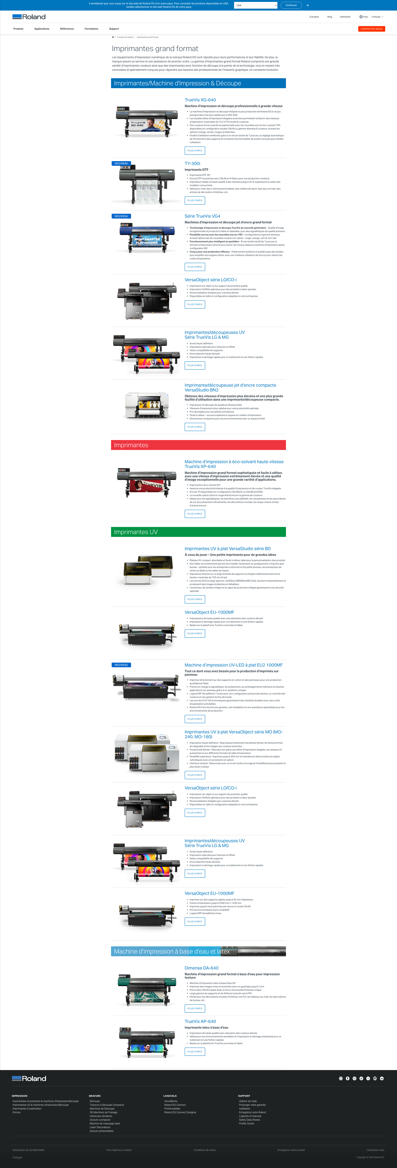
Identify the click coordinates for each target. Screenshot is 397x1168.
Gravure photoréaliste (102, 1131)
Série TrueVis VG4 (202, 216)
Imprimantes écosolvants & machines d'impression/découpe (46, 1101)
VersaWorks (170, 1101)
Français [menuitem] (376, 16)
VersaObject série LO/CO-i (211, 279)
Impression (19, 1095)
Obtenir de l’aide (248, 1101)
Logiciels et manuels (250, 1116)
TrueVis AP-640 (200, 1021)
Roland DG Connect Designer (180, 1112)
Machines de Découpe (102, 1108)
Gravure (95, 1095)
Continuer (291, 5)
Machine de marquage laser (105, 1123)
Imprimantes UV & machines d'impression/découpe (41, 1105)
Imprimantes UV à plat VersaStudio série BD (228, 548)
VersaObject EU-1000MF (209, 612)
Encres (16, 1112)
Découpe (95, 1101)
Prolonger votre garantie (252, 1105)
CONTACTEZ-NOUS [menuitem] (372, 28)
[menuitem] (20, 29)
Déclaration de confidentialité (28, 1150)
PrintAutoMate (172, 1108)
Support (244, 1095)
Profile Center (246, 1123)
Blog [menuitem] (329, 16)
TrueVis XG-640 (200, 100)
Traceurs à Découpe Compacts (107, 1105)
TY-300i (192, 163)
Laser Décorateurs (100, 1127)
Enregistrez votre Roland (252, 1112)
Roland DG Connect (175, 1105)
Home (113, 37)
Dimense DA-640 (202, 968)
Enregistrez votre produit (291, 1150)
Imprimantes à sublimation (27, 1108)
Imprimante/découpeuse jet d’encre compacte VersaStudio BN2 (230, 387)
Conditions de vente (205, 1150)
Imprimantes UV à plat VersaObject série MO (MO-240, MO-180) (234, 734)
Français (17, 1157)
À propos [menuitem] (314, 16)
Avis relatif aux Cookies (119, 1150)
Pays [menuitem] (365, 16)
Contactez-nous (375, 1150)
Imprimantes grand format (147, 37)
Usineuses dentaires (101, 1116)
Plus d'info (194, 150)
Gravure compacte (100, 1119)
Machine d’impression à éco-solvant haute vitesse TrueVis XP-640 (234, 464)
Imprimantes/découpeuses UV (215, 335)
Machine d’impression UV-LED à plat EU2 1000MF (234, 665)
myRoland (244, 1108)
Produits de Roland (125, 37)
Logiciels (170, 1095)
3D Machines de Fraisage (103, 1112)
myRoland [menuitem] (345, 16)
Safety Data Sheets (249, 1119)
